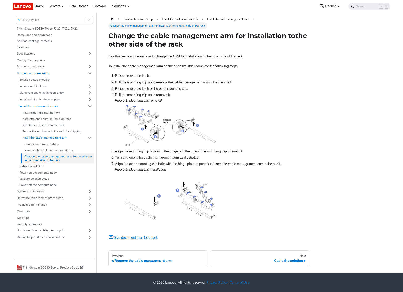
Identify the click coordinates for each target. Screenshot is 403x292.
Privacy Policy (217, 282)
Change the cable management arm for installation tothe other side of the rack (58, 158)
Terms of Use (240, 282)
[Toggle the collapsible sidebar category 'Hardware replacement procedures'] (89, 198)
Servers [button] (54, 6)
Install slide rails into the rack (41, 112)
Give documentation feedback (135, 237)
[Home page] (112, 19)
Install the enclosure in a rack (38, 106)
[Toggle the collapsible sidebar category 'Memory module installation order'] (89, 93)
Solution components (31, 66)
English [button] (330, 6)
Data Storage (79, 6)
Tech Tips (23, 217)
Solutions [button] (119, 6)
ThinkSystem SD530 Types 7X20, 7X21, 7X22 (47, 28)
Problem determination (32, 204)
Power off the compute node (38, 185)
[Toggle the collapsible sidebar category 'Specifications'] (89, 53)
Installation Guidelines (33, 86)
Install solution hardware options (40, 99)
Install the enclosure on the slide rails (46, 119)
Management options (31, 60)
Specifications (26, 53)
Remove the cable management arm (48, 150)
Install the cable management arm (44, 137)
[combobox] (23, 19)
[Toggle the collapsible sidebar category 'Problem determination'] (89, 204)
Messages (23, 211)
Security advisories (29, 224)
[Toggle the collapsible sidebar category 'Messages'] (89, 211)
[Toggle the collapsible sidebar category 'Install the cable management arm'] (89, 137)
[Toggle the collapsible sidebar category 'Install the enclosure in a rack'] (89, 106)
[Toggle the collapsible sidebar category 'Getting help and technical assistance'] (89, 237)
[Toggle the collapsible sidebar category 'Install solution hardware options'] (89, 99)
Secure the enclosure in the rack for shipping (51, 131)
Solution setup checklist (34, 79)
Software (100, 6)
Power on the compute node (38, 172)
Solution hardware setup (33, 73)
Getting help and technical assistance (41, 237)
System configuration (31, 191)
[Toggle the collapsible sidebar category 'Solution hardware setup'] (89, 73)
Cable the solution (31, 166)
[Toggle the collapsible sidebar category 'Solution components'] (89, 66)
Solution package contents (34, 41)
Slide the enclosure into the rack (43, 125)
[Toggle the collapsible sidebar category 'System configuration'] (89, 191)
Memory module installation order (41, 92)
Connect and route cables (41, 144)
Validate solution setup (34, 178)
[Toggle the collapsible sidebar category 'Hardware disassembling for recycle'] (89, 230)
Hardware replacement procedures (40, 198)
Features (23, 47)
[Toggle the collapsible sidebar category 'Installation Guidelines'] (89, 86)
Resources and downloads (34, 34)
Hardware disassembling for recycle (40, 230)
